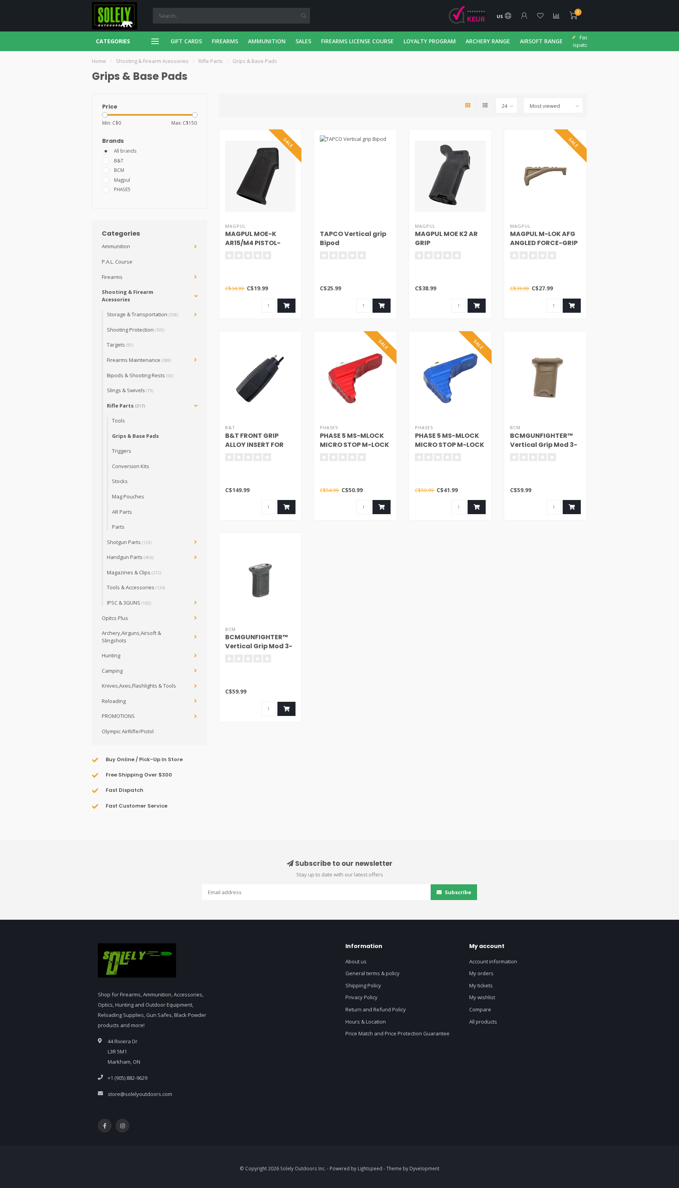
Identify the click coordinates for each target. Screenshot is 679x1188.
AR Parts (122, 511)
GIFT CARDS (186, 41)
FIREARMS (225, 41)
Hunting (111, 655)
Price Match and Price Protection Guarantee (397, 1033)
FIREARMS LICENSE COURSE (357, 41)
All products (483, 1021)
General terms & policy (372, 973)
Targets (120, 344)
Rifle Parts (126, 405)
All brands (125, 151)
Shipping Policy (363, 985)
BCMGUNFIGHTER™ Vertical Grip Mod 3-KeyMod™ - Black (258, 646)
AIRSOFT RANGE (541, 41)
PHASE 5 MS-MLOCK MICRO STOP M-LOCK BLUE (449, 444)
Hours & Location (365, 1021)
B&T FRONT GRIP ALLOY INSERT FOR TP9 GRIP (254, 444)
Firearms (112, 276)
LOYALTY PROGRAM (430, 41)
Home (99, 61)
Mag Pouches (128, 496)
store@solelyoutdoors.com (140, 1094)
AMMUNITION (267, 41)
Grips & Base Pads (135, 435)
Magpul (122, 180)
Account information (493, 961)
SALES (303, 41)
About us (356, 961)
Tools (118, 420)
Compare (480, 1009)
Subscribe (457, 892)
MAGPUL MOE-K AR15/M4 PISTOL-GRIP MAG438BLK (253, 242)
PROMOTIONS (118, 715)
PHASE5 (122, 189)
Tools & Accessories (136, 587)
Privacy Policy (361, 997)
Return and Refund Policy (375, 1009)
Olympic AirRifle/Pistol (128, 731)
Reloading (114, 701)
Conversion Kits (130, 466)
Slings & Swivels (130, 390)
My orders (481, 973)
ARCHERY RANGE (488, 41)
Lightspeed (370, 1168)
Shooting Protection (135, 329)
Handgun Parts (130, 557)
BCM (119, 170)
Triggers (121, 450)
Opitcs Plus (115, 618)
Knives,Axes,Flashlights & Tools (139, 685)
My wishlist (482, 997)
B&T (118, 160)
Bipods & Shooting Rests (140, 375)
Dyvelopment (424, 1168)
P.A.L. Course (117, 261)
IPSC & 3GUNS (129, 602)
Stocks (120, 481)
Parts (118, 526)
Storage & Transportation (142, 314)
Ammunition (116, 246)
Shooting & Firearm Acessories (127, 295)
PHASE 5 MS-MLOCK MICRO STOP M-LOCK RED (354, 444)
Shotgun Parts (129, 542)
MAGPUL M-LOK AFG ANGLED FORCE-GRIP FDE (544, 242)
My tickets (481, 985)
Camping (112, 670)
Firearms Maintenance (139, 359)
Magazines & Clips (134, 572)
